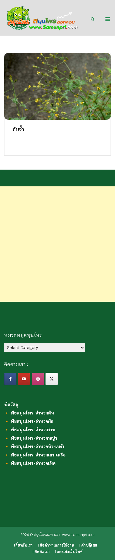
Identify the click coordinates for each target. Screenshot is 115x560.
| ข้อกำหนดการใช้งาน (56, 545)
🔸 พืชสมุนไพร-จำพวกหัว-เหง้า (34, 446)
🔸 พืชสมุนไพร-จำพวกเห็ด (30, 463)
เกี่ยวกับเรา (23, 545)
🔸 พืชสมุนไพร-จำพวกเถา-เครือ (35, 455)
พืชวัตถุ (11, 404)
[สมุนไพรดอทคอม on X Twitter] (51, 379)
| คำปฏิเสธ (88, 545)
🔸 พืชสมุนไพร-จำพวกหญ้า (30, 438)
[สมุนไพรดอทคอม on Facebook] (10, 379)
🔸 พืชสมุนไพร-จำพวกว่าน (29, 429)
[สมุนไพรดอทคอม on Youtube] (24, 379)
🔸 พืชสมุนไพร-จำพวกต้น (29, 413)
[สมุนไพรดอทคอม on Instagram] (38, 379)
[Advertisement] (57, 244)
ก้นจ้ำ (18, 129)
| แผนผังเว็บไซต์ (69, 551)
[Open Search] (92, 19)
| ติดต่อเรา (41, 551)
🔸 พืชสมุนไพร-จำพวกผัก (28, 421)
